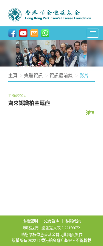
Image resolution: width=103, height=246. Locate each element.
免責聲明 (51, 221)
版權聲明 (30, 221)
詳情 (90, 112)
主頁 (13, 75)
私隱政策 (73, 221)
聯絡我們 (30, 228)
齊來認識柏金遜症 (29, 103)
